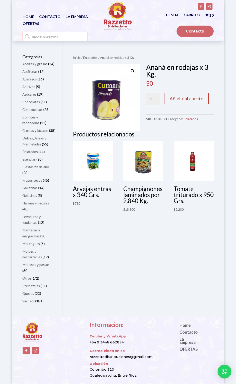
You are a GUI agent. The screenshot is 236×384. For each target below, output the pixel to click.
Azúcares (29, 94)
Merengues (31, 244)
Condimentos (32, 109)
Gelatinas (29, 195)
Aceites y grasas (34, 64)
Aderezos (29, 79)
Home (28, 17)
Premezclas (31, 286)
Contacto (50, 17)
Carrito (192, 15)
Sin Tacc (28, 301)
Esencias (29, 159)
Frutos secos (32, 180)
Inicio (77, 57)
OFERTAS (31, 24)
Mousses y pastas (36, 265)
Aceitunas (30, 71)
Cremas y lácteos (35, 130)
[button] (133, 71)
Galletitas (30, 188)
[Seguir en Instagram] (209, 6)
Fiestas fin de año (35, 167)
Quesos (28, 293)
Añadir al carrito (187, 98)
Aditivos (28, 87)
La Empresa (77, 17)
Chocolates (31, 102)
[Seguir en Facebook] (201, 6)
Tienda (172, 15)
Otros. (27, 278)
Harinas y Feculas (35, 203)
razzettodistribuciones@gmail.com (121, 356)
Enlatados (90, 57)
